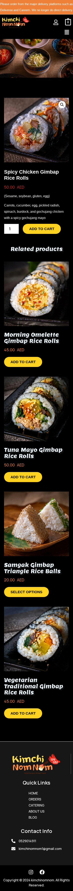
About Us (36, 811)
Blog (33, 817)
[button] (67, 32)
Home (33, 793)
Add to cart (41, 229)
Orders (35, 799)
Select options (26, 592)
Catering (36, 805)
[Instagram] (31, 872)
